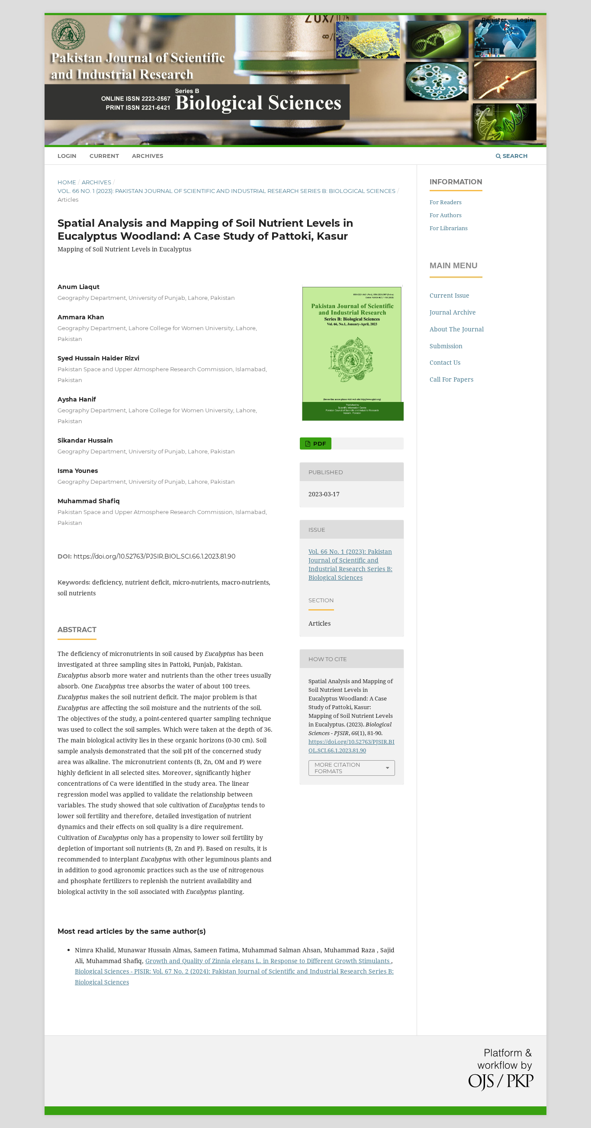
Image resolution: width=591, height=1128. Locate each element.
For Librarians (449, 228)
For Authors (446, 215)
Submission (446, 346)
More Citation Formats (337, 767)
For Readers (446, 202)
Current (104, 155)
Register (494, 19)
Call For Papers (451, 379)
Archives (147, 155)
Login (67, 155)
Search (514, 155)
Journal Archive (453, 312)
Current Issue (449, 295)
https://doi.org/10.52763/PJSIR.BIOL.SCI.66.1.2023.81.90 (154, 556)
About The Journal (457, 329)
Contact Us (445, 362)
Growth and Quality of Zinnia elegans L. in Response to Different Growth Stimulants (268, 961)
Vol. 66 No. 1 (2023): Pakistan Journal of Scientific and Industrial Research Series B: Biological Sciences (226, 190)
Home (67, 182)
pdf (319, 443)
